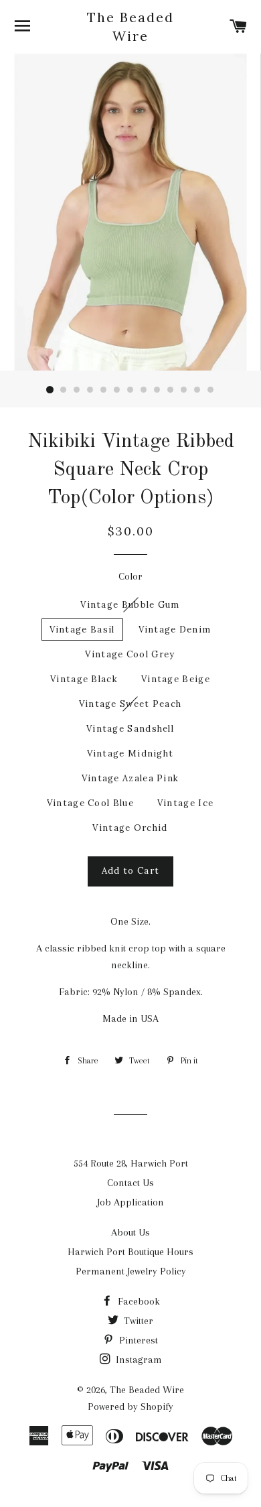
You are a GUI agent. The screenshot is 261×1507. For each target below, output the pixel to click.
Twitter (137, 1321)
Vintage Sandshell (130, 728)
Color (130, 576)
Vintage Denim (175, 629)
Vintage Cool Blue (90, 803)
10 (170, 390)
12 (197, 390)
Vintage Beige (175, 679)
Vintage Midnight (130, 753)
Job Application (130, 1202)
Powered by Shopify (130, 1406)
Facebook (137, 1301)
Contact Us (130, 1183)
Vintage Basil (82, 629)
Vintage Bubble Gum (129, 604)
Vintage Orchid (129, 828)
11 (184, 390)
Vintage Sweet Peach (130, 704)
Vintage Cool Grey (130, 654)
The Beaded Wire (130, 26)
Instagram (137, 1360)
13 (210, 390)
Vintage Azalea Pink (130, 778)
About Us (130, 1232)
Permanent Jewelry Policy (131, 1271)
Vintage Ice (185, 803)
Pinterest (137, 1340)
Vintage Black (84, 679)
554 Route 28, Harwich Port (131, 1163)
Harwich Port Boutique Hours (130, 1252)
